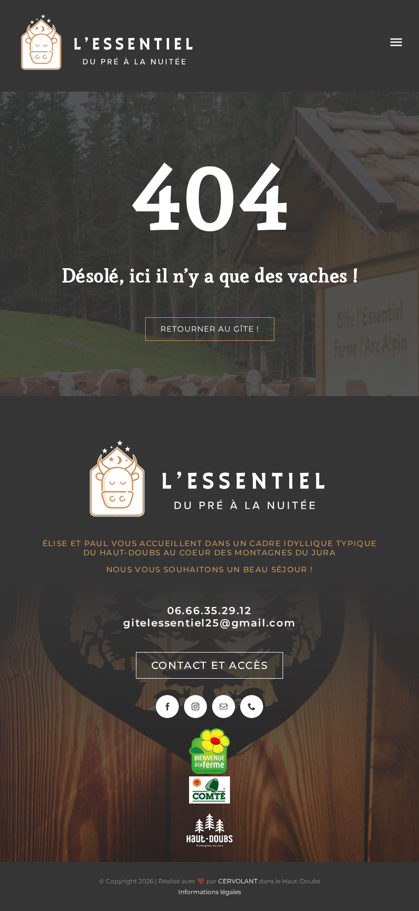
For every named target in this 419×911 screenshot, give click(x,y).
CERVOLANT (238, 881)
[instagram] (195, 706)
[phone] (251, 706)
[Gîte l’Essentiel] (108, 18)
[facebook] (167, 706)
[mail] (223, 706)
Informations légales (209, 892)
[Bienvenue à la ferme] (209, 733)
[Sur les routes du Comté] (209, 781)
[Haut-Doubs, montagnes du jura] (209, 819)
